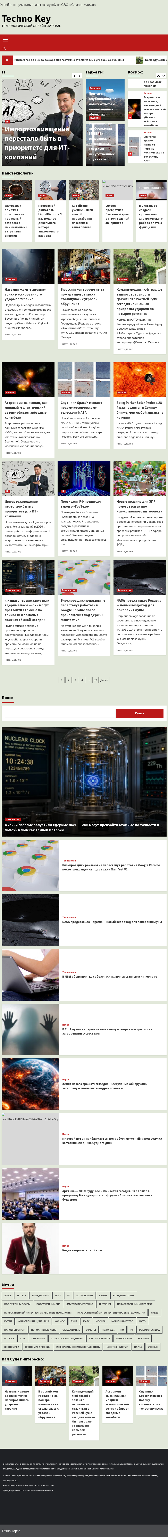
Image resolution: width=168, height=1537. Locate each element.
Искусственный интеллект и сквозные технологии (38, 1312)
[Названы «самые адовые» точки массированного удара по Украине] (28, 266)
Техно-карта (11, 1531)
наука (138, 1347)
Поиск (8, 697)
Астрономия (84, 1295)
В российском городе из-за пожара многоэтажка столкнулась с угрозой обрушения (82, 296)
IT (7, 131)
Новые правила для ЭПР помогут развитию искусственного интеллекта (139, 506)
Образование (71, 1329)
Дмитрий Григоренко (79, 1304)
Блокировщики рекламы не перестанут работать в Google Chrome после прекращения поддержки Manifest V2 (83, 610)
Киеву (155, 1312)
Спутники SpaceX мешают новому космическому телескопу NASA (154, 109)
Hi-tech (21, 1295)
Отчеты (91, 1329)
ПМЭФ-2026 (108, 1329)
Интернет (105, 1304)
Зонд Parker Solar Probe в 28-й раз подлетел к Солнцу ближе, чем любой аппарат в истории (153, 149)
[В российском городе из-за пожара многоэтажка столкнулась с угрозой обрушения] (84, 266)
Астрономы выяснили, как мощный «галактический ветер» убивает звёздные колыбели (26, 409)
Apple (7, 1295)
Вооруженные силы (17, 1304)
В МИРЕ (103, 1295)
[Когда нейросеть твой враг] (30, 1248)
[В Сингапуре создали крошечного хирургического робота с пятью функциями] (151, 190)
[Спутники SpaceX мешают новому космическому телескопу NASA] (134, 107)
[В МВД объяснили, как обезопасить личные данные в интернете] (30, 975)
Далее (104, 680)
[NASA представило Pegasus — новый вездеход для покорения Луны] (140, 577)
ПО (122, 1329)
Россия (9, 1338)
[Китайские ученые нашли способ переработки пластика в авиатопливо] (84, 190)
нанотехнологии (117, 1347)
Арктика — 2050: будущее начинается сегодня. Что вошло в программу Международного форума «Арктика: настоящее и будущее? (107, 1195)
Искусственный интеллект (134, 1304)
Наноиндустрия (14, 1329)
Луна (74, 1321)
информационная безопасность (78, 1347)
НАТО (142, 1321)
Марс (86, 1321)
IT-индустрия (40, 1295)
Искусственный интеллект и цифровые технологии (111, 1312)
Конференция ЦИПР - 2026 (33, 1321)
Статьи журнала (99, 1338)
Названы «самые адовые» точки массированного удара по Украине (25, 294)
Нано (9, 195)
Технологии (12, 590)
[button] (5, 39)
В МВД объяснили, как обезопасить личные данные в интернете (109, 976)
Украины (143, 1338)
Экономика (11, 1347)
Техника (10, 279)
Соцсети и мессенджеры (67, 1338)
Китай (8, 1321)
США (23, 1338)
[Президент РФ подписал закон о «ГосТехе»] (42, 122)
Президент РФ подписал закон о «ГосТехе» (33, 147)
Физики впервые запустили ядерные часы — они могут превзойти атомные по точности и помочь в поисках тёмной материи (27, 610)
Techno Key (26, 18)
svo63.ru (90, 5)
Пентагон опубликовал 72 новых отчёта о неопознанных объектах (102, 104)
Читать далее (13, 334)
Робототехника (149, 1329)
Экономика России (37, 1347)
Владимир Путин (123, 1295)
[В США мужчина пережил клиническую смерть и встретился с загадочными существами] (30, 1029)
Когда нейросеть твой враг (82, 1250)
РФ (131, 1329)
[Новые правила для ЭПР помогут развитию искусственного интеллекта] (140, 478)
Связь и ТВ (38, 1338)
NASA (58, 1295)
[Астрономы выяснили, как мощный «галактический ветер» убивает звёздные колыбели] (28, 379)
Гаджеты (95, 88)
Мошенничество (122, 1321)
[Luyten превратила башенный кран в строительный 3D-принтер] (117, 190)
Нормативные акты (44, 1329)
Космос (148, 93)
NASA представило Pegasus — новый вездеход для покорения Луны (139, 605)
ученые (153, 1347)
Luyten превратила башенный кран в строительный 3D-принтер (117, 214)
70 (95, 680)
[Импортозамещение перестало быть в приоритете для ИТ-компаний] (28, 478)
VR (68, 1295)
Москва (101, 1321)
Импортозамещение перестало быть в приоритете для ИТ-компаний (21, 508)
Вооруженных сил (48, 1304)
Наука (65, 1025)
